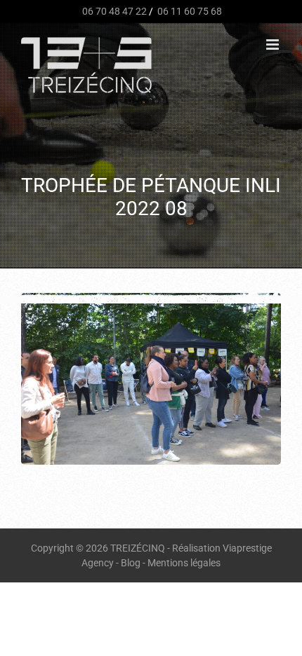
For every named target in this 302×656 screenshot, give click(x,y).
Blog (130, 562)
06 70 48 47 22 (113, 11)
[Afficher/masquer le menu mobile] (273, 44)
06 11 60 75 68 (188, 11)
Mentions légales (184, 562)
